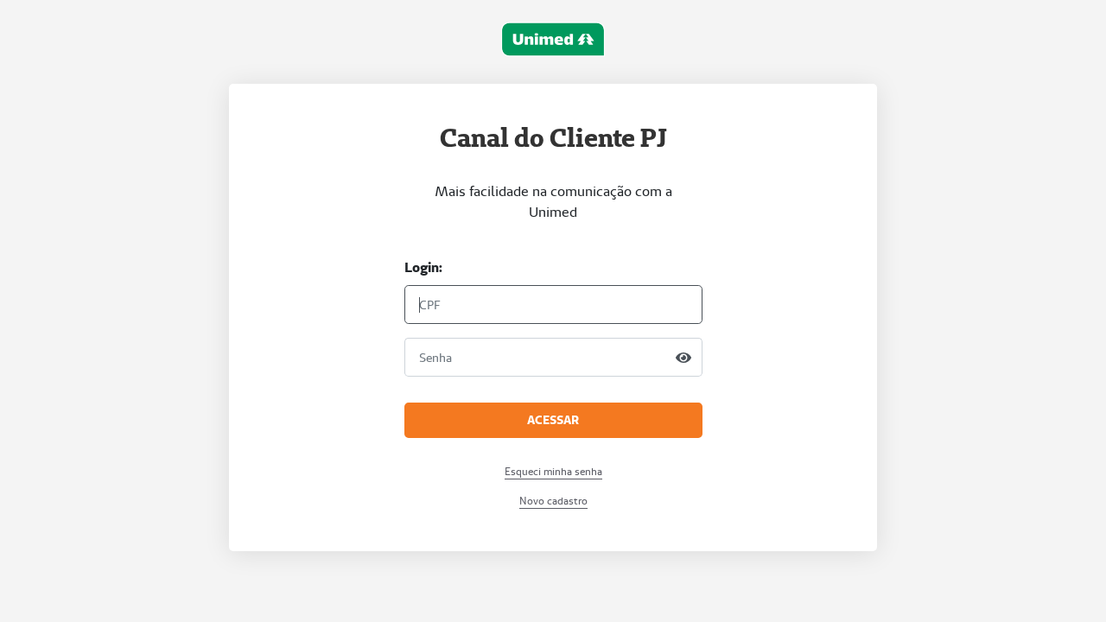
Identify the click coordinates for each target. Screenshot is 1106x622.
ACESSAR (553, 420)
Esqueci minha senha (553, 471)
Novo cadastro (553, 500)
